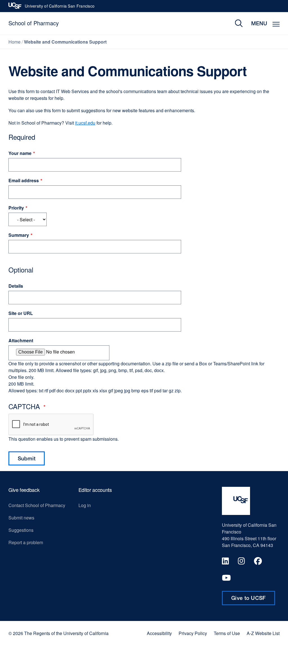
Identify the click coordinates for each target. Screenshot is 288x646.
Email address (23, 180)
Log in (84, 505)
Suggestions (20, 530)
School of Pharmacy (33, 23)
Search (235, 23)
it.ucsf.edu (85, 123)
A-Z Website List (263, 633)
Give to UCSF (253, 600)
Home (14, 42)
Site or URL (20, 313)
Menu (259, 23)
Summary (18, 235)
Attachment (20, 340)
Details (15, 286)
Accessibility (159, 633)
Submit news (21, 517)
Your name (20, 153)
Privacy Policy (193, 633)
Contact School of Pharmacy (36, 505)
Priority (16, 207)
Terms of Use (227, 633)
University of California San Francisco (59, 7)
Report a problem (25, 542)
